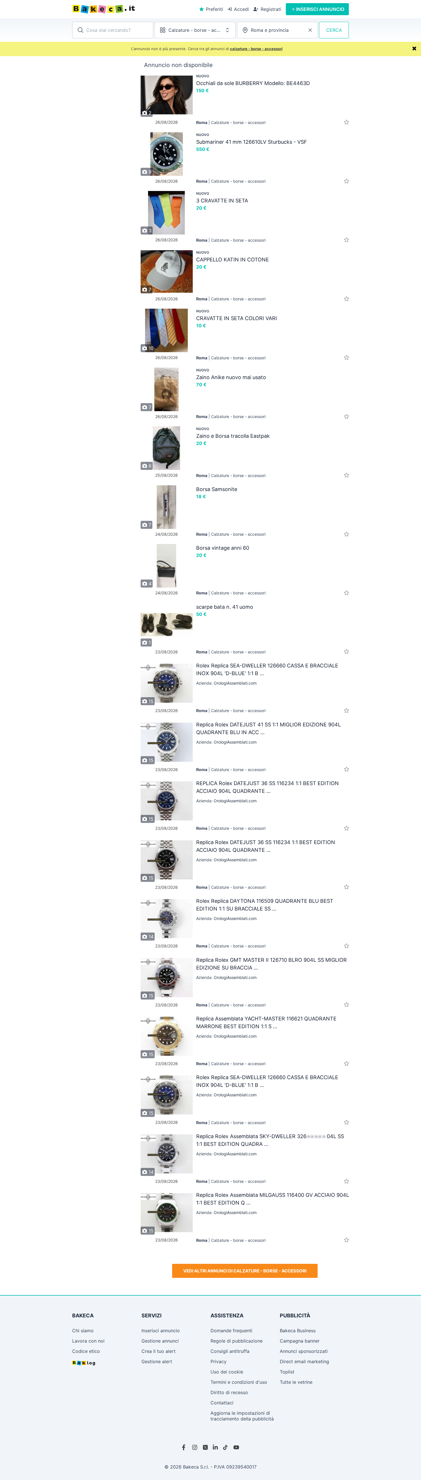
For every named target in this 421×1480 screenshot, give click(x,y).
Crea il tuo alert (158, 1351)
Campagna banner (300, 1341)
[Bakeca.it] (124, 9)
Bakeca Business (298, 1330)
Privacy (218, 1361)
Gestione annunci (160, 1341)
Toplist (287, 1372)
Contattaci (221, 1403)
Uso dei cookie (226, 1372)
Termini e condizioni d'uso (238, 1382)
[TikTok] (226, 1447)
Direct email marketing (304, 1361)
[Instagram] (195, 1447)
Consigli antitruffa (229, 1351)
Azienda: (226, 683)
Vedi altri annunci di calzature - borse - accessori (244, 1271)
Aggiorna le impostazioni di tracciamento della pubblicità (242, 1416)
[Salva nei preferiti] (346, 122)
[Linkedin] (216, 1447)
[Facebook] (185, 1447)
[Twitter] (205, 1447)
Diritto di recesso (229, 1392)
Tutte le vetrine (296, 1382)
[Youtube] (236, 1447)
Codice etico (86, 1351)
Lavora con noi (88, 1341)
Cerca (334, 30)
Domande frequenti (231, 1330)
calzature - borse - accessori (256, 48)
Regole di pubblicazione (236, 1341)
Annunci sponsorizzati (304, 1351)
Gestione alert (156, 1361)
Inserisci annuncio (160, 1330)
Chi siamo (83, 1330)
